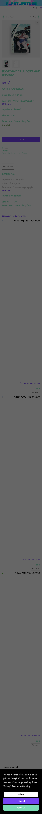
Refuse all (21, 801)
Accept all (21, 807)
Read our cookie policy (21, 786)
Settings (21, 794)
